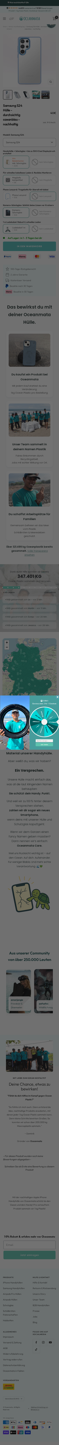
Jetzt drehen (44, 744)
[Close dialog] (57, 696)
